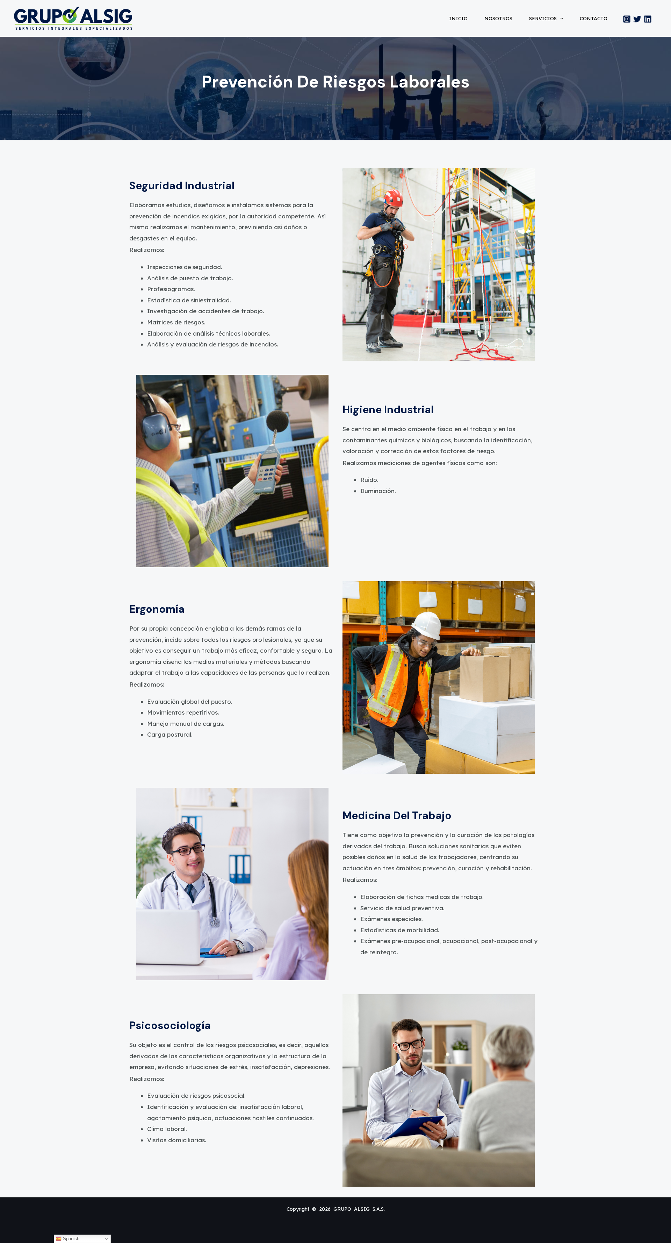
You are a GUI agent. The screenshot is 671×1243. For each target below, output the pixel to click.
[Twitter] (637, 19)
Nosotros (498, 18)
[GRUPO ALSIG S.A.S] (73, 17)
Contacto (593, 18)
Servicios (543, 18)
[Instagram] (627, 19)
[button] (560, 18)
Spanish (70, 1238)
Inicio (458, 18)
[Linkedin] (648, 19)
